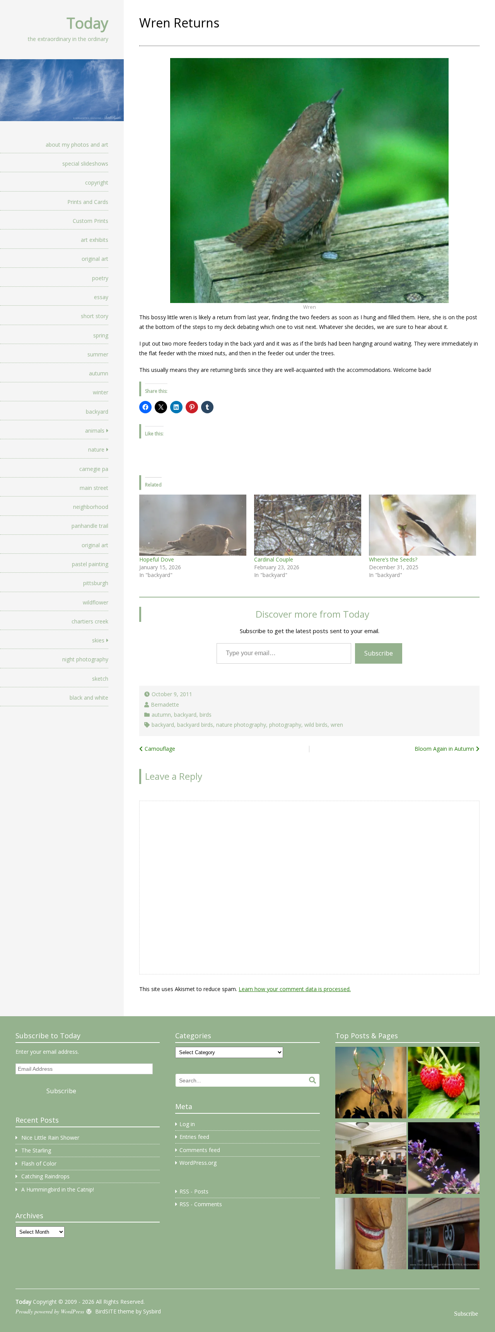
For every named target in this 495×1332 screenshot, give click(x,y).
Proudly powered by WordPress (49, 1311)
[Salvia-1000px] (444, 1159)
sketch (100, 678)
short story (94, 316)
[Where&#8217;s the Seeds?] (422, 525)
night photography (85, 659)
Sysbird (152, 1311)
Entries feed (194, 1136)
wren (337, 724)
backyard (97, 411)
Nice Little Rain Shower (50, 1137)
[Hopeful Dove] (192, 525)
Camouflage (160, 748)
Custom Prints (90, 220)
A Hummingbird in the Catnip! (57, 1189)
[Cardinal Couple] (307, 525)
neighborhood (90, 506)
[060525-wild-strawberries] (444, 1084)
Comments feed (199, 1150)
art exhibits (94, 239)
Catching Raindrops (45, 1176)
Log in (187, 1124)
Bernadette (165, 704)
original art (95, 258)
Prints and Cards (87, 201)
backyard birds (195, 724)
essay (101, 297)
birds (206, 714)
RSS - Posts (193, 1191)
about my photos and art (77, 144)
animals (94, 430)
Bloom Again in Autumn (444, 748)
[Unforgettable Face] (371, 1235)
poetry (100, 278)
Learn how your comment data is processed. (295, 989)
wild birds (316, 724)
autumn (98, 373)
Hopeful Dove (156, 559)
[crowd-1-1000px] (371, 1159)
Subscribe (378, 653)
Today (87, 23)
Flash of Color (38, 1163)
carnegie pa (93, 469)
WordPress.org (198, 1162)
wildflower (95, 602)
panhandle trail (90, 525)
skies (98, 640)
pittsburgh (95, 583)
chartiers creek (90, 621)
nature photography (241, 724)
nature (96, 449)
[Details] (444, 1235)
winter (100, 392)
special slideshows (85, 163)
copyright (96, 182)
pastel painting (90, 564)
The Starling (36, 1150)
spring (100, 335)
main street (94, 487)
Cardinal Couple (273, 559)
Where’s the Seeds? (393, 559)
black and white (89, 697)
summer (97, 354)
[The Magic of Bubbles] (371, 1084)
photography (285, 724)
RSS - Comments (200, 1204)
